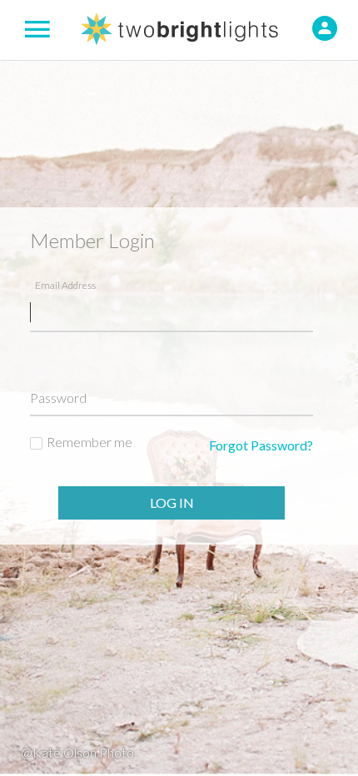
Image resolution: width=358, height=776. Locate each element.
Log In (172, 502)
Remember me (89, 442)
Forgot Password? (261, 445)
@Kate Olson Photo (77, 752)
